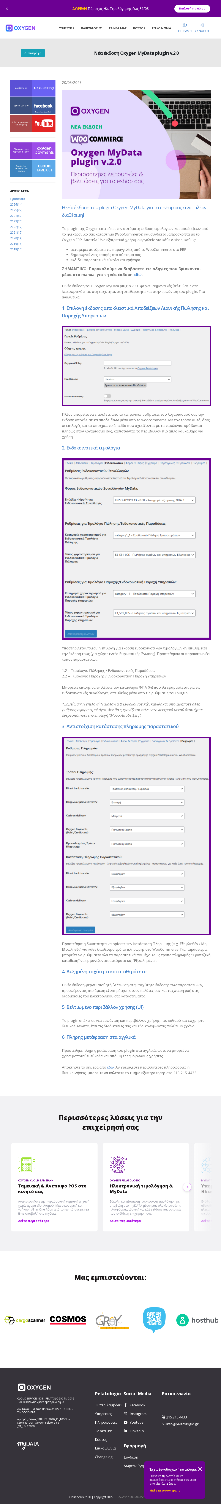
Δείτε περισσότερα (33, 1221)
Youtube (136, 1422)
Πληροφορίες (91, 28)
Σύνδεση (131, 1457)
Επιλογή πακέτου (192, 8)
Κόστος (139, 28)
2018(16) (16, 249)
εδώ (138, 274)
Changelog (104, 1456)
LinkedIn (136, 1431)
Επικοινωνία (161, 28)
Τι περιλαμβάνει (108, 1405)
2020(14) (16, 238)
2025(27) (16, 210)
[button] (187, 1187)
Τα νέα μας (118, 28)
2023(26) (16, 221)
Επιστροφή (33, 53)
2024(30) (16, 216)
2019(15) (16, 244)
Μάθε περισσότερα (163, 1490)
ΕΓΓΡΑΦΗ (185, 31)
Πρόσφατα (17, 199)
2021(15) (16, 232)
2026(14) (16, 204)
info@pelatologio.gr (182, 1424)
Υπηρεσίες (66, 28)
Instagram (137, 1413)
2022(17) (16, 227)
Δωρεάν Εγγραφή (137, 1465)
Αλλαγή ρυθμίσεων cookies (135, 1497)
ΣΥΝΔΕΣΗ (202, 31)
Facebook (136, 1405)
